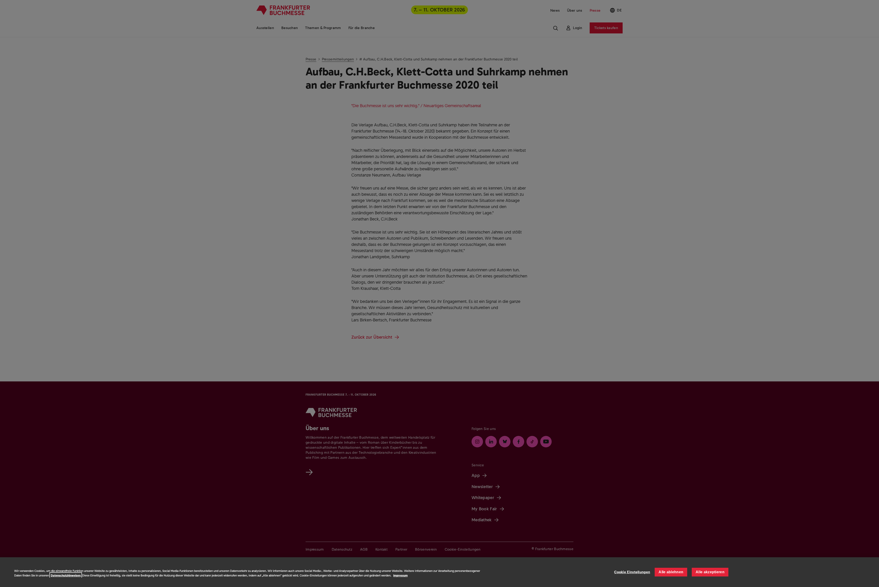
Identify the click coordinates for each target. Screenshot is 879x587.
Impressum (400, 575)
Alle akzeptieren (710, 572)
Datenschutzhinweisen (66, 575)
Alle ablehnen (671, 572)
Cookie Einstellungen (632, 572)
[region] (439, 572)
